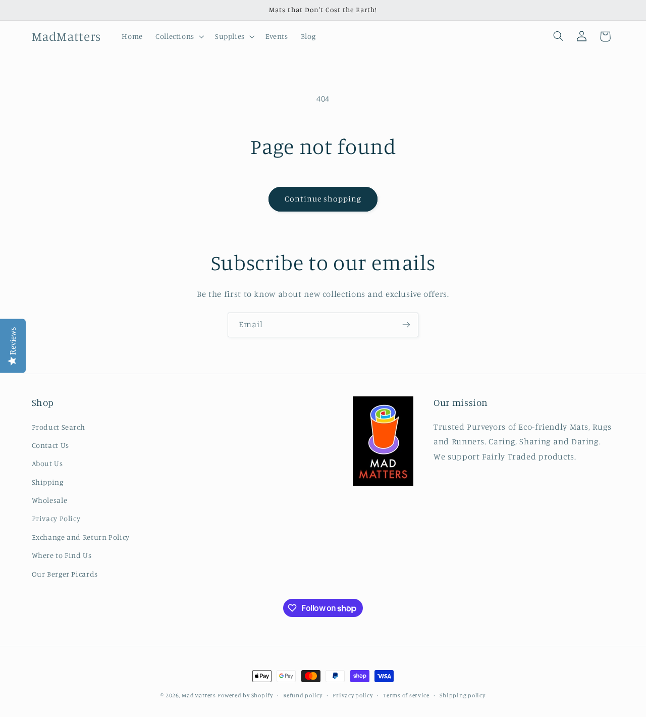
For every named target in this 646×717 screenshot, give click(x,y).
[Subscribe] (406, 325)
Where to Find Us (62, 555)
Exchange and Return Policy (81, 537)
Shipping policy (462, 695)
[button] (178, 36)
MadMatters (199, 695)
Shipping (48, 482)
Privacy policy (352, 695)
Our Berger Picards (65, 574)
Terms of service (406, 695)
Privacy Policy (56, 519)
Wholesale (50, 500)
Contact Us (50, 445)
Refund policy (302, 695)
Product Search (58, 427)
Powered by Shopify (245, 695)
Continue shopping (323, 198)
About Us (47, 463)
